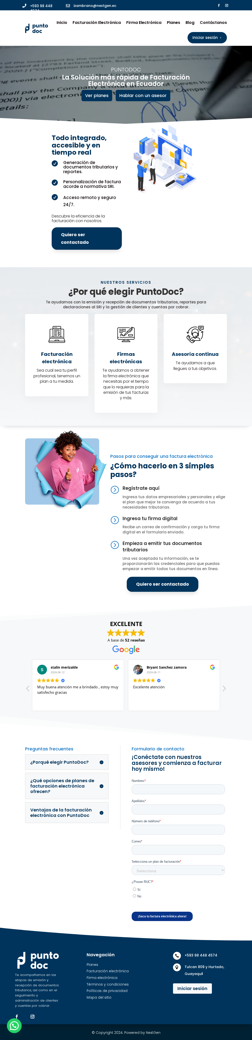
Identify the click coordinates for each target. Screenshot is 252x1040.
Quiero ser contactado (75, 238)
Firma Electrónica (143, 22)
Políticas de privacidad (107, 990)
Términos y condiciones (108, 984)
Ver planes (97, 95)
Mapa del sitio (99, 997)
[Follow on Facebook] (219, 5)
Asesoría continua (195, 354)
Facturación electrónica (108, 971)
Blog (190, 22)
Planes (173, 22)
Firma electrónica (102, 977)
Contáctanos (213, 22)
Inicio (62, 22)
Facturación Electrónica (97, 22)
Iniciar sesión (192, 988)
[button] (223, 690)
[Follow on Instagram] (227, 5)
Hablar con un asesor (143, 95)
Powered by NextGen (142, 1032)
